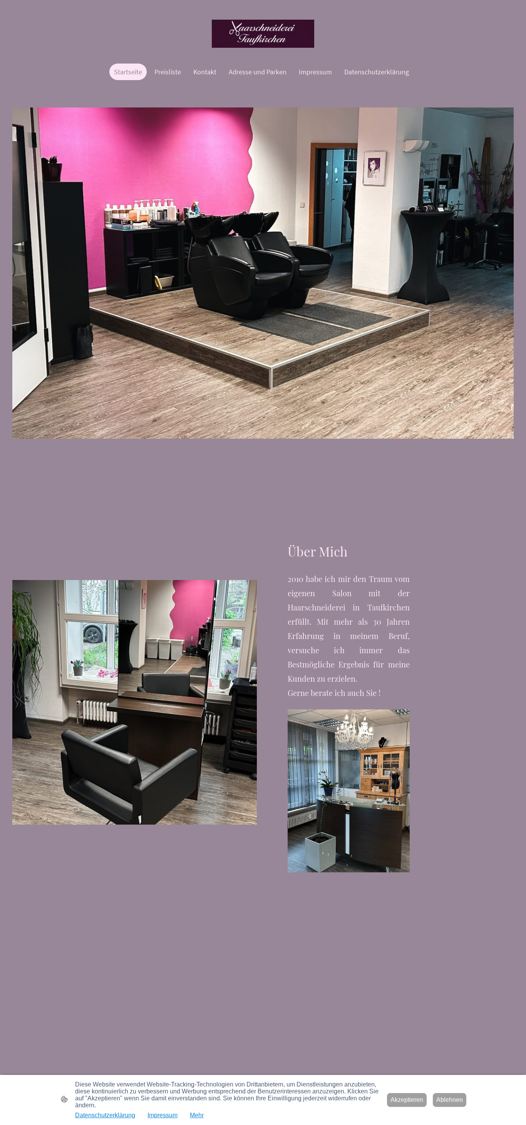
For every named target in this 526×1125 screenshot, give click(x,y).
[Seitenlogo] (263, 34)
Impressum (162, 1115)
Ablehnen (449, 1099)
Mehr (197, 1115)
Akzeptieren (406, 1099)
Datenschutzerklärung (105, 1115)
